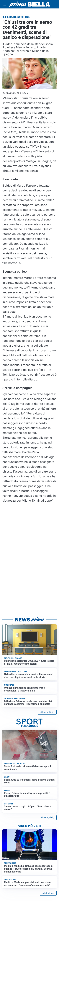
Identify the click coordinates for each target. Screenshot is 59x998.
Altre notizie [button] (47, 712)
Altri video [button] (48, 893)
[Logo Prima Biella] (29, 4)
